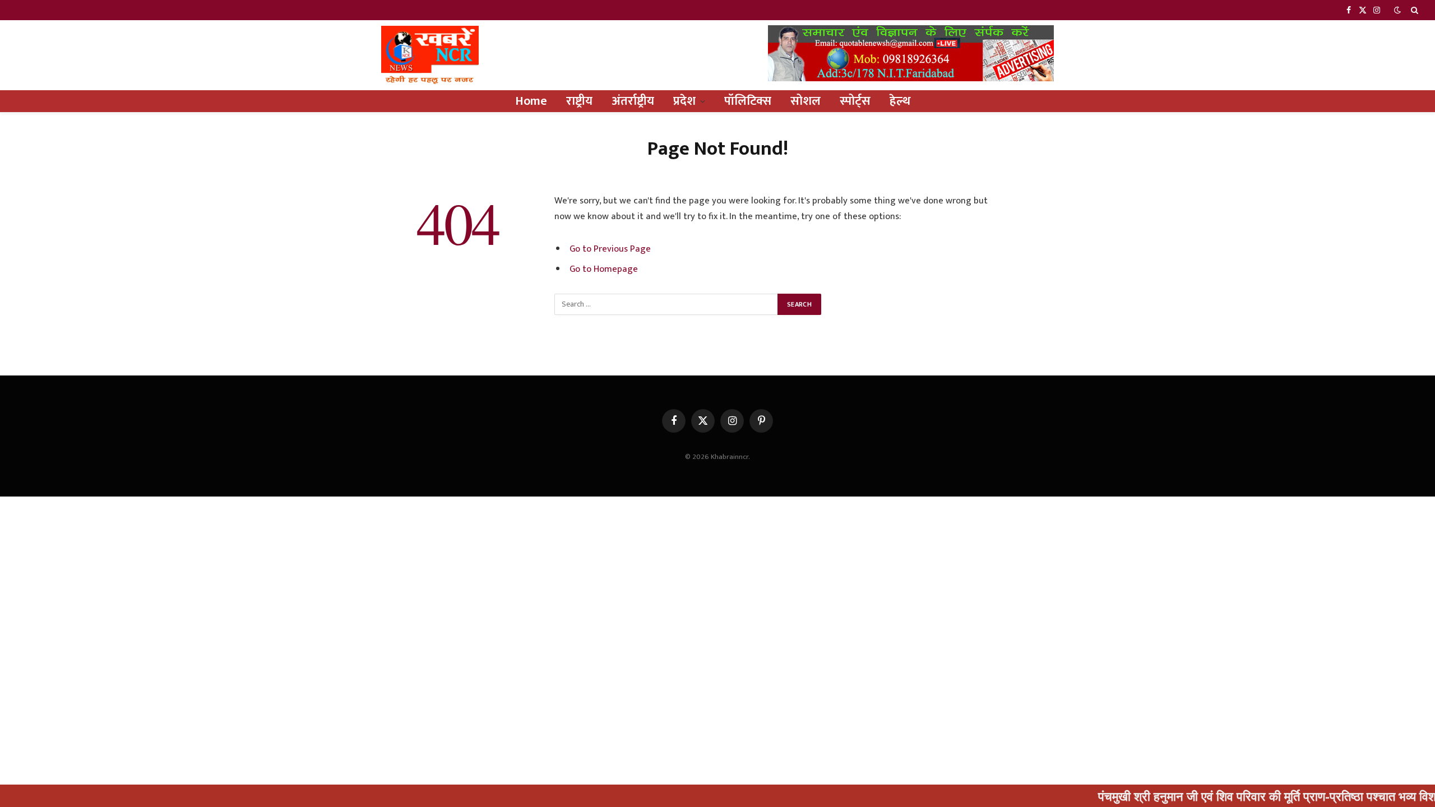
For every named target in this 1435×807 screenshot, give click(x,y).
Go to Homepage (604, 269)
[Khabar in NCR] (430, 55)
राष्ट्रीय (579, 101)
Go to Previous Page (610, 249)
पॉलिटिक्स (747, 101)
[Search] (1413, 10)
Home (531, 101)
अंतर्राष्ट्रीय (633, 101)
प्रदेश (684, 101)
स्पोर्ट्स (855, 101)
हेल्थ (900, 101)
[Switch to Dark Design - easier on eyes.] (1397, 10)
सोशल (805, 101)
